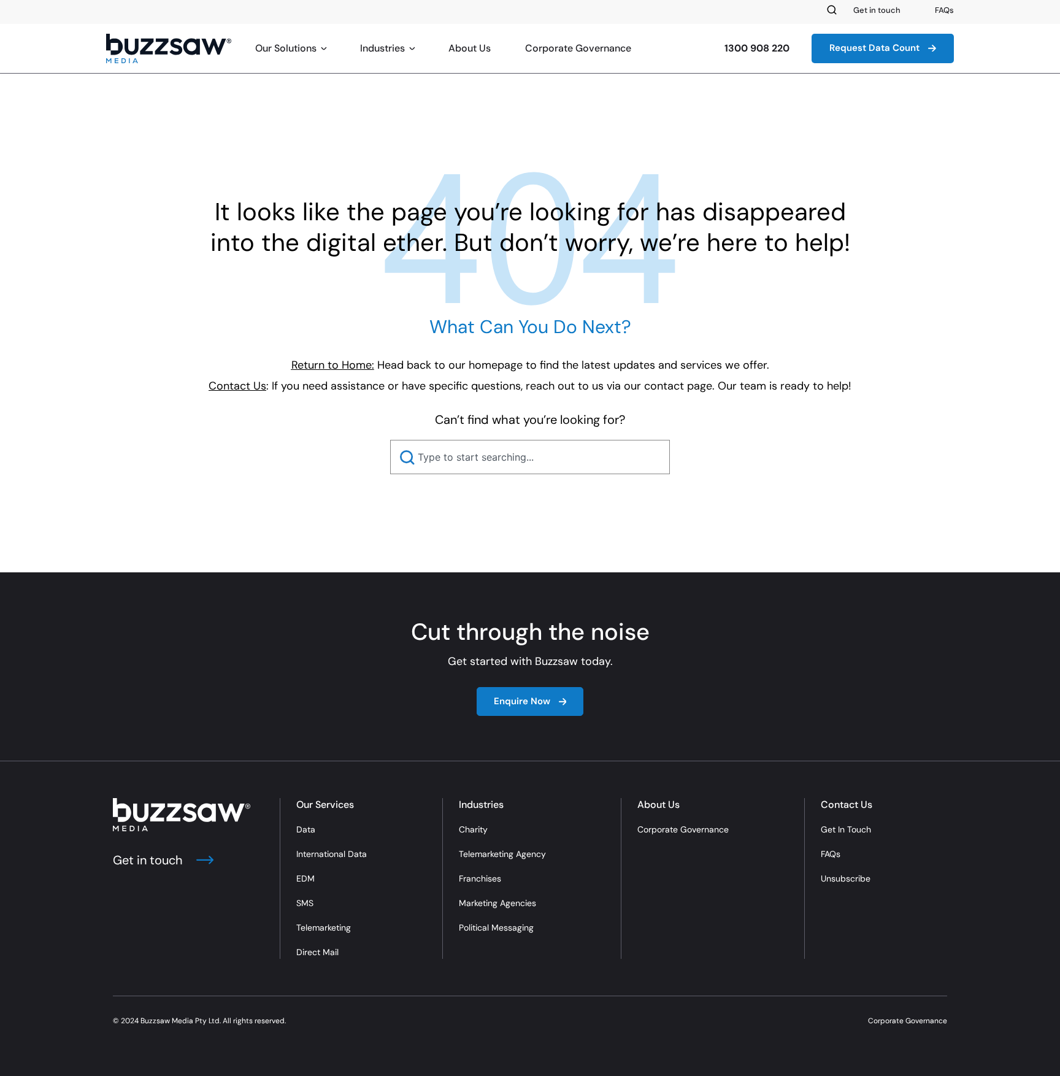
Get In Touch (846, 829)
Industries (382, 48)
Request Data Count (874, 48)
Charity (473, 829)
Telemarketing (323, 927)
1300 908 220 (756, 48)
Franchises (480, 878)
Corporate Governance (578, 48)
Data (305, 829)
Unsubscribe (845, 878)
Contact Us (846, 804)
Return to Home (331, 365)
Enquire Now (522, 701)
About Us (469, 48)
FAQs (944, 10)
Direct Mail (317, 952)
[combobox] (530, 457)
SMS (304, 903)
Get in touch (877, 10)
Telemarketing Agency (502, 853)
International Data (331, 853)
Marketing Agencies (497, 903)
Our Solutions (286, 48)
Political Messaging (496, 927)
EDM (305, 878)
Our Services (325, 804)
